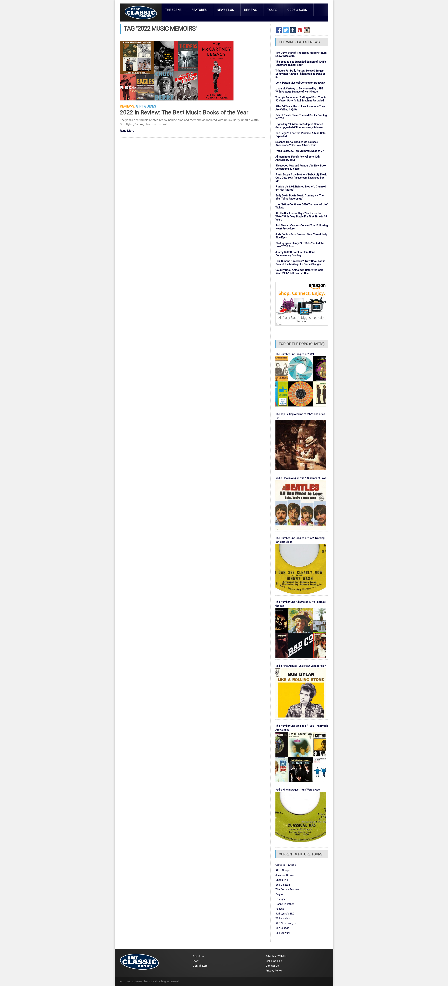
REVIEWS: (127, 106)
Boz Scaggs (282, 928)
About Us (198, 956)
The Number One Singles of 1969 (294, 354)
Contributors (200, 965)
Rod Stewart (282, 932)
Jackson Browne (285, 875)
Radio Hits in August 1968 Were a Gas (297, 789)
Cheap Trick (282, 879)
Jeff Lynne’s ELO (284, 913)
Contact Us (272, 965)
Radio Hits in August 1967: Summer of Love (300, 478)
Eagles (279, 894)
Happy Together (284, 904)
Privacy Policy (274, 970)
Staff (195, 961)
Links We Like (274, 961)
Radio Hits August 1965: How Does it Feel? (300, 665)
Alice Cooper (283, 870)
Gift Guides (146, 106)
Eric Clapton (282, 884)
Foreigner (280, 899)
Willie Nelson (283, 918)
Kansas (279, 908)
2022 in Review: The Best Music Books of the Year (184, 112)
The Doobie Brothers (287, 889)
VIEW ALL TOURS (285, 865)
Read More (127, 130)
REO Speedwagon (285, 923)
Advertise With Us (276, 956)
